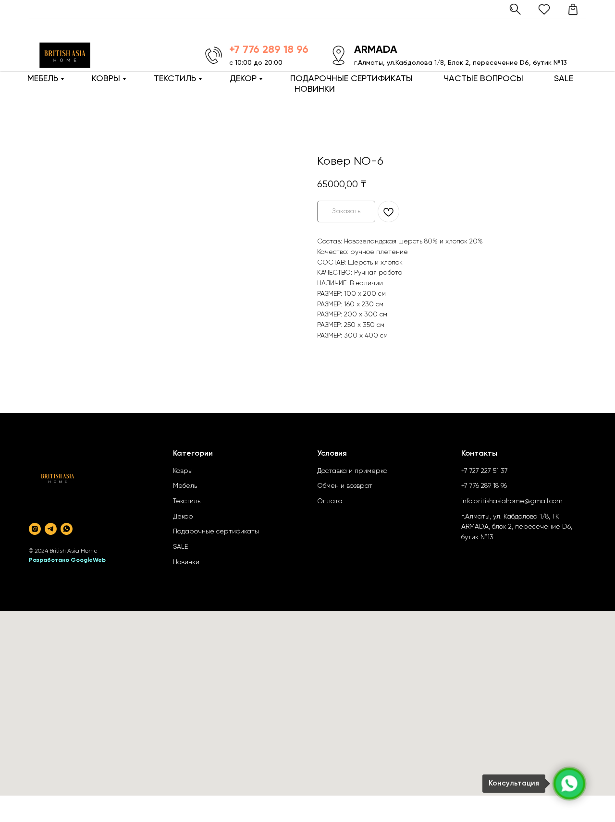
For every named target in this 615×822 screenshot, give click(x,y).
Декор (183, 516)
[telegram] (51, 529)
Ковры (183, 471)
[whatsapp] (67, 529)
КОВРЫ (106, 78)
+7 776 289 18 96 (484, 486)
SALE (563, 78)
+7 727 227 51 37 (484, 471)
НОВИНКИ (315, 89)
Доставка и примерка (352, 471)
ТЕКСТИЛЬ (175, 78)
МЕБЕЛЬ (42, 78)
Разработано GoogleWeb (67, 560)
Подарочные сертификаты (216, 531)
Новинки (186, 562)
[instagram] (35, 529)
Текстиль (186, 501)
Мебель (185, 486)
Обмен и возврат (344, 486)
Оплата (330, 501)
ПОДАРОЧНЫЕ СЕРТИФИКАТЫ (351, 78)
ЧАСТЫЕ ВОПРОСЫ (483, 78)
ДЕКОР (243, 78)
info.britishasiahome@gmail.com (512, 501)
